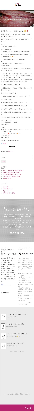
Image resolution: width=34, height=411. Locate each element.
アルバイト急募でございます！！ (13, 174)
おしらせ (11, 151)
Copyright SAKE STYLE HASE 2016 (29, 407)
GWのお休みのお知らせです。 (12, 172)
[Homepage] (17, 3)
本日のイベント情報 (9, 193)
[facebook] (17, 355)
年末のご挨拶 (7, 178)
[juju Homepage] (17, 5)
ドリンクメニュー (8, 189)
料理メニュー (7, 191)
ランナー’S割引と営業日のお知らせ (13, 170)
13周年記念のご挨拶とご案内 (11, 176)
